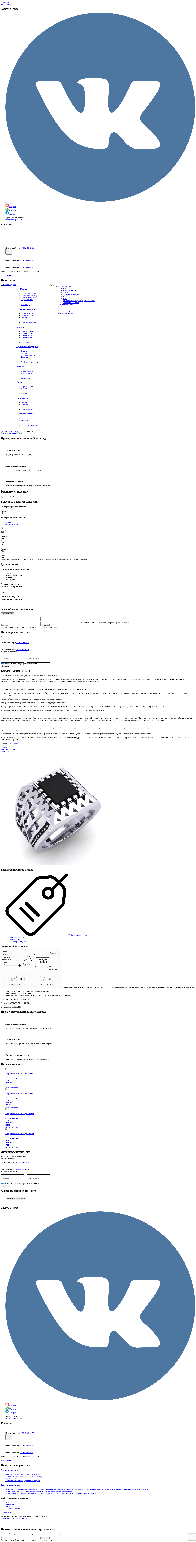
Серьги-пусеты (26, 335)
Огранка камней (65, 1491)
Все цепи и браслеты (29, 425)
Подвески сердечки (28, 315)
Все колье (25, 394)
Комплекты (22, 398)
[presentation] (47, 935)
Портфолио (9, 1504)
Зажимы (24, 351)
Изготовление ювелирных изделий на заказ (22, 1489)
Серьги (20, 327)
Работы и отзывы (65, 309)
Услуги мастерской (65, 305)
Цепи (23, 418)
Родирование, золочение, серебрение (19, 1493)
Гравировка (40, 1491)
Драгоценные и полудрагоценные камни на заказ (81, 1489)
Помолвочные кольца (29, 296)
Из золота (24, 317)
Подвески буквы (27, 313)
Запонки (20, 366)
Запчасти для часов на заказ (65, 1493)
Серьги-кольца (26, 337)
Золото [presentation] (8, 522)
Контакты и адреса (65, 313)
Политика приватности (10, 1518)
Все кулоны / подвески (30, 322)
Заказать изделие (11, 1087)
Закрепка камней (52, 1491)
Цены (7, 1502)
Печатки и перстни (28, 298)
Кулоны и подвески (70, 290)
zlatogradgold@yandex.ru (14, 220)
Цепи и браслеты (25, 414)
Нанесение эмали (29, 1491)
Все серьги (25, 342)
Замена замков (142, 1489)
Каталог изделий (9, 285)
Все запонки (26, 378)
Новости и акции (65, 311)
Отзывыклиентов (4, 748)
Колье (19, 382)
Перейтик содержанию (6, 3)
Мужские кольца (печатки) (31, 1477)
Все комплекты (27, 409)
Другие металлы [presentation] (11, 524)
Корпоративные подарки (86, 1493)
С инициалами (26, 373)
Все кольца (25, 305)
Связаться (7, 1512)
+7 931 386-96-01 (26, 260)
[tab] (100, 522)
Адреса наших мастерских (16, 1198)
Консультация (6, 275)
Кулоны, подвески (25, 309)
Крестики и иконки (28, 355)
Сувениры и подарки (27, 346)
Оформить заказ (7, 614)
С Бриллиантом (27, 300)
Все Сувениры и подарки (31, 362)
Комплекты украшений (14, 1481)
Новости (8, 1506)
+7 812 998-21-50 (27, 248)
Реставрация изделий (13, 1491)
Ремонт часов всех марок (44, 1493)
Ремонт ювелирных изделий (51, 1489)
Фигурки (24, 357)
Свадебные (25, 404)
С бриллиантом (27, 371)
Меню (51, 285)
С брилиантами (27, 331)
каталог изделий (14, 743)
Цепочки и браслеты (71, 303)
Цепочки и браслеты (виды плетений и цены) (118, 1489)
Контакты (23, 1518)
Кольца (23, 289)
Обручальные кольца (29, 294)
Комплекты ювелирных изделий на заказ (79, 301)
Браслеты (24, 420)
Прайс (60, 307)
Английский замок (28, 333)
